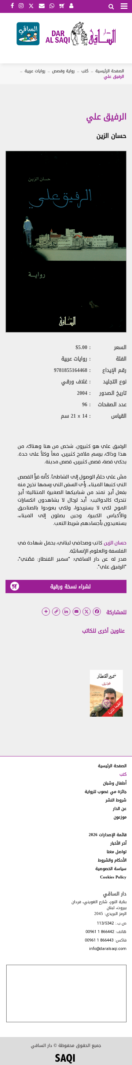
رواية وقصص (63, 71)
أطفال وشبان (114, 783)
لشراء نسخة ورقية (70, 587)
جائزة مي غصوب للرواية (105, 792)
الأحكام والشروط (112, 860)
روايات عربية (35, 71)
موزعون (120, 817)
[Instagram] (21, 6)
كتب (84, 71)
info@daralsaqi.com (107, 949)
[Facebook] (12, 6)
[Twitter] (31, 5)
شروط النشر (116, 800)
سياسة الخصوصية (110, 869)
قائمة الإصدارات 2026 (107, 835)
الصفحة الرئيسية (109, 71)
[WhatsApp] (52, 6)
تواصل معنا (116, 852)
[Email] (42, 6)
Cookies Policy (113, 877)
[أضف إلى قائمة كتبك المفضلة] (106, 708)
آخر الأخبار (118, 843)
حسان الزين (111, 136)
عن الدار (119, 808)
